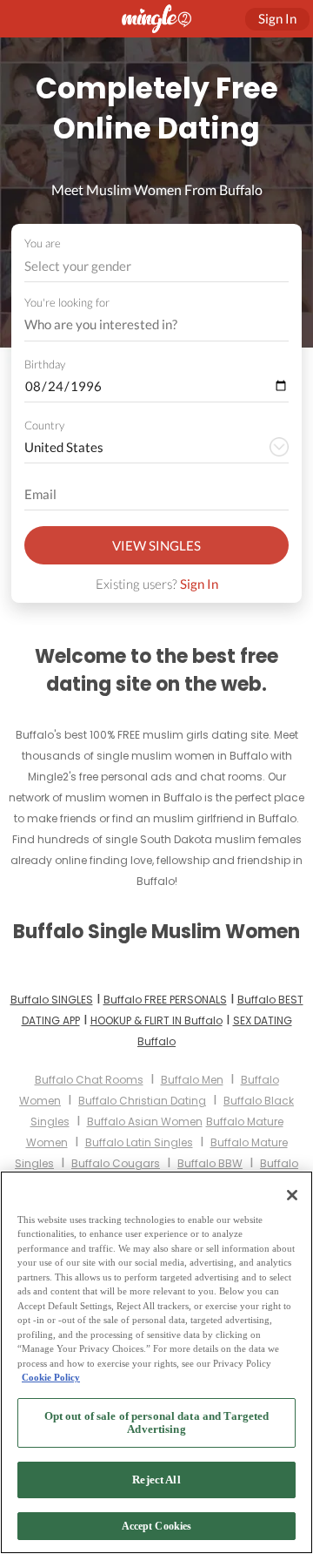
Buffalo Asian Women (145, 1121)
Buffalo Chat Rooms (89, 1079)
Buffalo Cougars (115, 1163)
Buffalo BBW (210, 1163)
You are (42, 243)
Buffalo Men (192, 1079)
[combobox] (157, 266)
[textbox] (155, 265)
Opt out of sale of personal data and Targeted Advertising (157, 1422)
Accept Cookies (157, 1526)
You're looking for (67, 302)
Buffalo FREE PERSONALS (165, 999)
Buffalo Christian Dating (142, 1100)
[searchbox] (145, 325)
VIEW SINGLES (156, 545)
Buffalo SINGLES (51, 999)
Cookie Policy (51, 1377)
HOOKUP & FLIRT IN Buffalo (156, 1020)
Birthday (44, 364)
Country (44, 425)
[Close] (292, 1195)
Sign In (199, 583)
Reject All (156, 1479)
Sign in (277, 18)
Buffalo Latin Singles (139, 1142)
